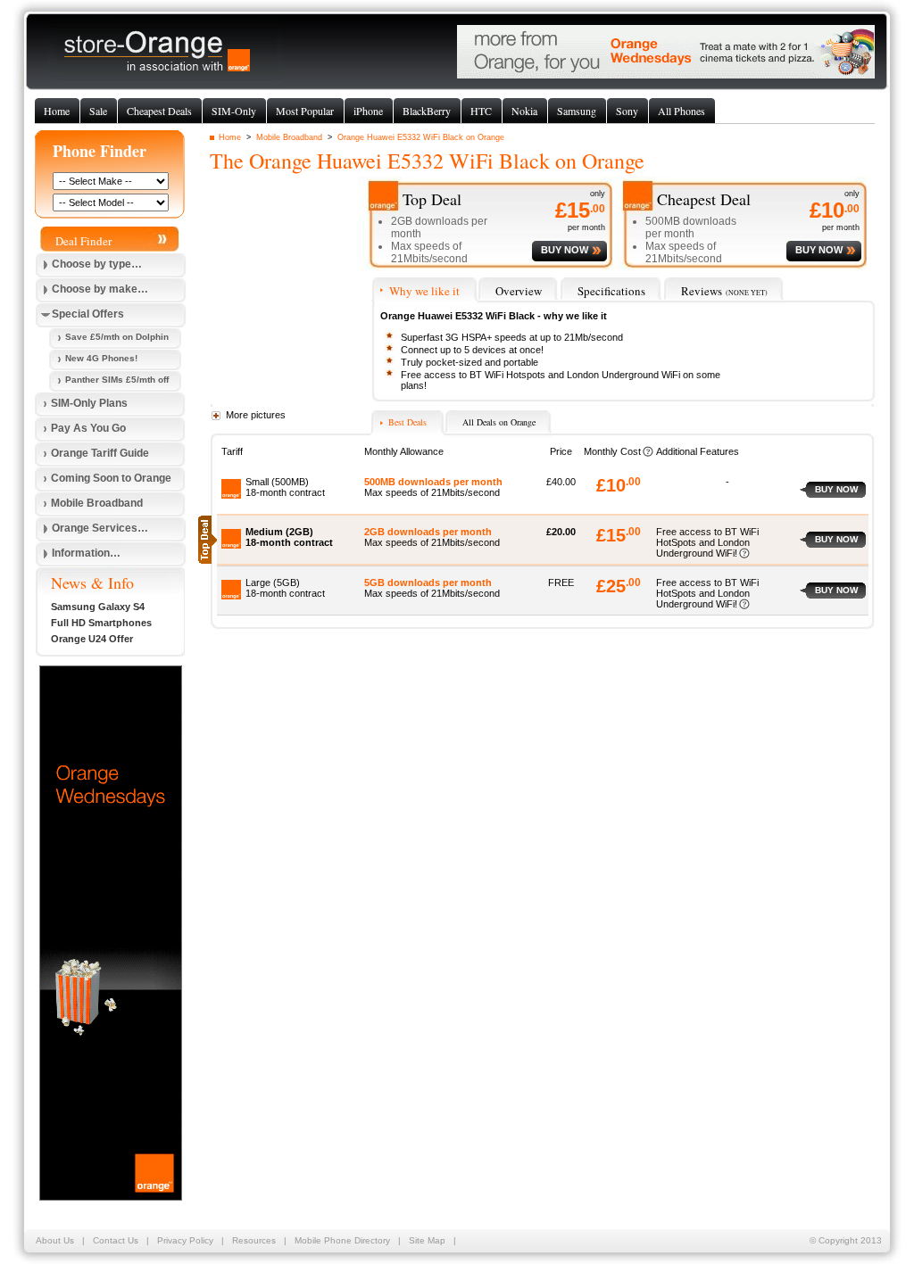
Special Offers (88, 314)
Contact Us (115, 1240)
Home (230, 137)
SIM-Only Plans (89, 403)
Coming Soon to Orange (111, 478)
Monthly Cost (612, 451)
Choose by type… (97, 264)
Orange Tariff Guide (100, 453)
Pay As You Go (88, 428)
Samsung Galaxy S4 (98, 606)
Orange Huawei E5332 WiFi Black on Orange (420, 137)
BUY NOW (564, 249)
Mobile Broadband (289, 137)
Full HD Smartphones (101, 622)
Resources (254, 1240)
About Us (55, 1240)
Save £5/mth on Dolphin (117, 337)
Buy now (836, 489)
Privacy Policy (185, 1240)
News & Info (92, 582)
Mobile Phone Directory (342, 1240)
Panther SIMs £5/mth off (117, 379)
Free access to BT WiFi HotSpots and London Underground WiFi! (707, 542)
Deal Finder (83, 241)
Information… (86, 553)
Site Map (427, 1240)
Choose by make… (100, 289)
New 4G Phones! (101, 358)
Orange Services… (100, 528)
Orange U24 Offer (92, 638)
